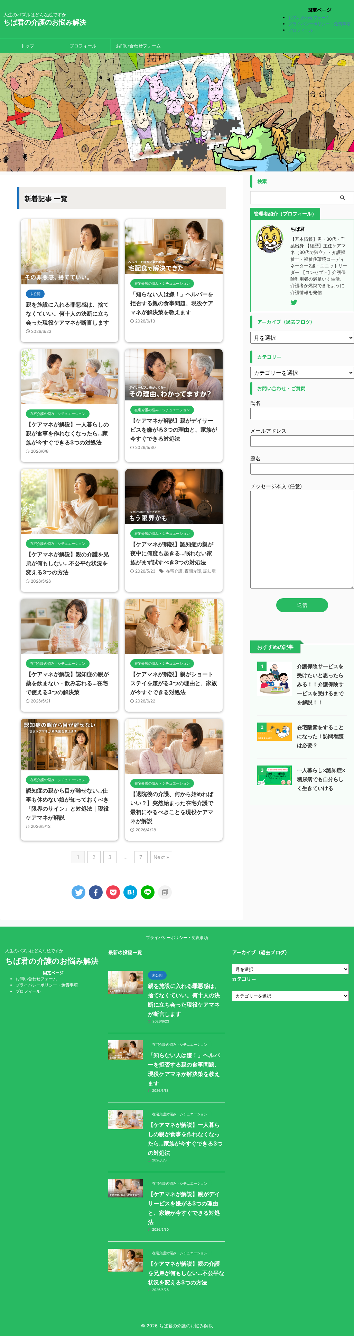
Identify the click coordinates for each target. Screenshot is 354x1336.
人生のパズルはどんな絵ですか (34, 950)
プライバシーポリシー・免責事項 (319, 23)
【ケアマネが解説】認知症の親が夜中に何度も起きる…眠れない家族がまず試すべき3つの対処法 (171, 553)
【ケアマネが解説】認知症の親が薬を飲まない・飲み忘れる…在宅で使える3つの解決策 (67, 683)
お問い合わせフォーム (309, 17)
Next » (161, 857)
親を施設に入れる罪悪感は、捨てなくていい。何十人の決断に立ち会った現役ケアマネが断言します (67, 313)
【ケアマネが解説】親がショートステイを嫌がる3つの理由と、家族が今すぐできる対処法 (173, 683)
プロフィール (300, 30)
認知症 (209, 571)
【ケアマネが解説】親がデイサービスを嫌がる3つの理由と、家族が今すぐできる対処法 (173, 429)
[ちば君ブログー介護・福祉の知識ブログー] (130, 892)
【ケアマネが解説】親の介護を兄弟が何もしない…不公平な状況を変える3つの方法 (67, 563)
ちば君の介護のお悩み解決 (44, 22)
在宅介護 (174, 571)
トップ (27, 45)
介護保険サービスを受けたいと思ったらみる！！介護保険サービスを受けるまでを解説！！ (320, 684)
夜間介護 (193, 571)
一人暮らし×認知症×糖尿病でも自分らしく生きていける (321, 779)
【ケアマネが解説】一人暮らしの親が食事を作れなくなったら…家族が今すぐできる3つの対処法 (67, 433)
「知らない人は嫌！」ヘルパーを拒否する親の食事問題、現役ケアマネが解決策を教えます (171, 303)
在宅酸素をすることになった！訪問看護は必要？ (320, 736)
